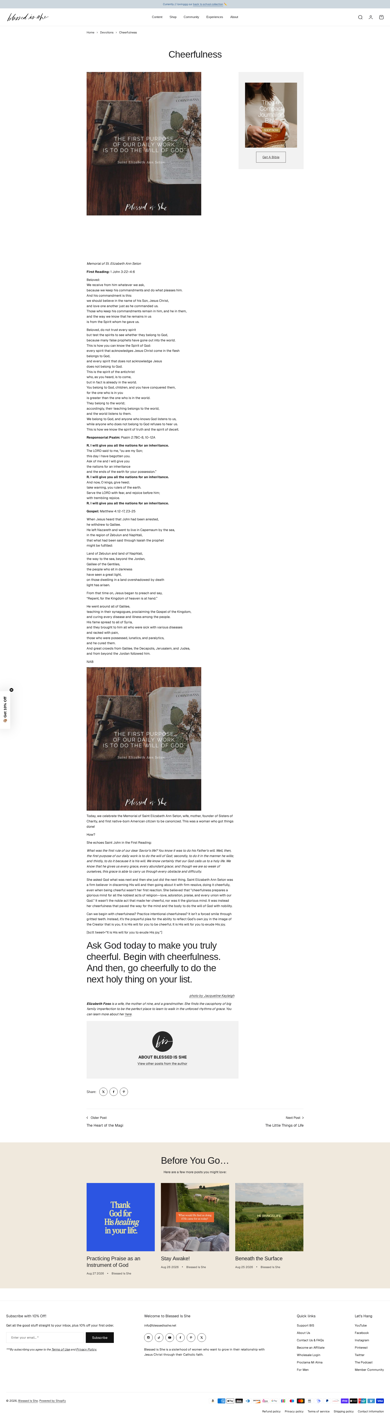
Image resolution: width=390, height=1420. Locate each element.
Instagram (362, 1340)
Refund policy (271, 1411)
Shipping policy (344, 1411)
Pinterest (361, 1347)
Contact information (371, 1411)
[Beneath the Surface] (269, 1217)
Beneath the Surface (259, 1258)
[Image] (271, 115)
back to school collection (208, 4)
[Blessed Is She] (27, 17)
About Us (303, 1333)
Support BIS (305, 1325)
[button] (5, 710)
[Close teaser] (11, 690)
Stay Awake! (175, 1258)
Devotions (106, 32)
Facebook (362, 1333)
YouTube (361, 1325)
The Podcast (364, 1362)
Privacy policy (294, 1411)
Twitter (360, 1355)
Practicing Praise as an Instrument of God (113, 1261)
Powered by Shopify (52, 1401)
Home (90, 32)
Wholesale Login (308, 1355)
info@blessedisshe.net (160, 1325)
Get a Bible (270, 157)
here (128, 1014)
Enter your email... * (24, 1337)
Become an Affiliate (310, 1347)
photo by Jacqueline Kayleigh (211, 996)
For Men (303, 1370)
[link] (103, 1092)
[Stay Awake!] (195, 1217)
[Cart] (381, 17)
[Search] (360, 17)
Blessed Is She (28, 1401)
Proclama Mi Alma (309, 1362)
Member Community (369, 1370)
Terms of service (319, 1411)
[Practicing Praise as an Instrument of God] (121, 1217)
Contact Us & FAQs (310, 1340)
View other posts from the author (162, 1063)
